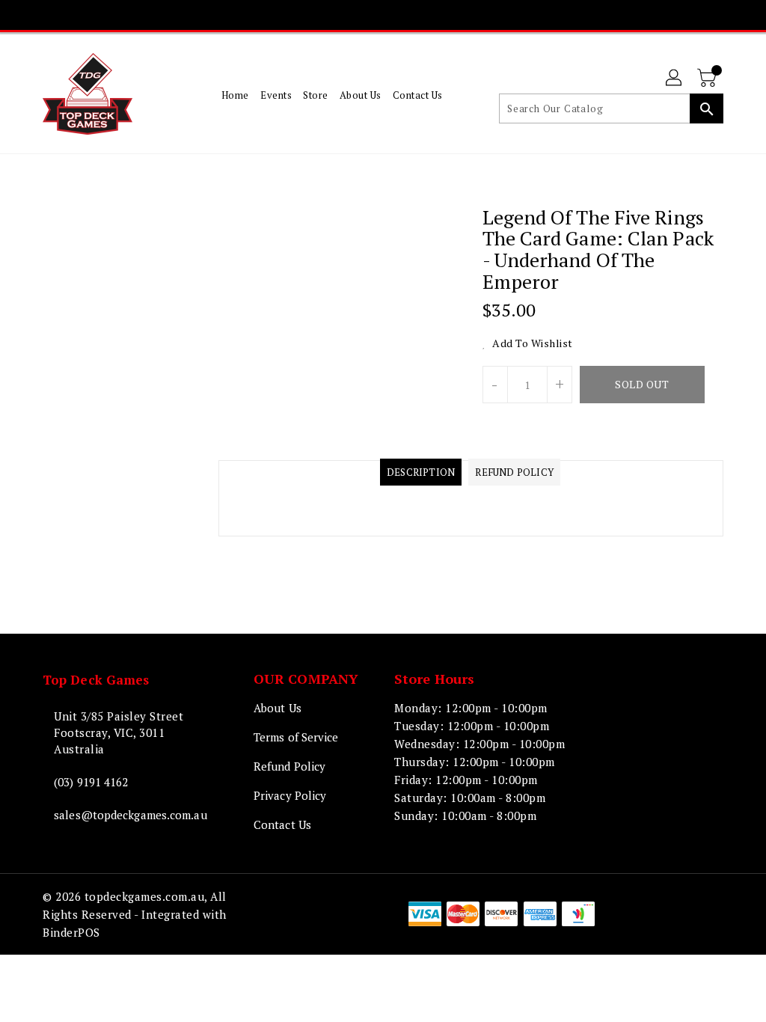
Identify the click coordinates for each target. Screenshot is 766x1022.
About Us (277, 707)
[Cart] (708, 79)
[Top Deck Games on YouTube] (410, 15)
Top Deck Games (96, 679)
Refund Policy (289, 766)
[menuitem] (235, 94)
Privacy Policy (290, 795)
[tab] (421, 472)
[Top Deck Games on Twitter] (356, 15)
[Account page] (675, 79)
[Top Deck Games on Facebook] (329, 15)
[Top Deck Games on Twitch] (437, 15)
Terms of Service (296, 736)
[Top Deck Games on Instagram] (383, 15)
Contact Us (282, 824)
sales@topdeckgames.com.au (120, 814)
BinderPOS (71, 932)
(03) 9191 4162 (91, 781)
